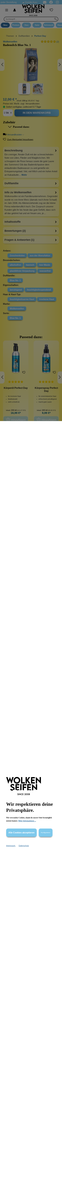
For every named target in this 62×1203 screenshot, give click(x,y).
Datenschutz (24, 846)
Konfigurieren (45, 832)
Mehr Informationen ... (27, 821)
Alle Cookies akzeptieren (21, 832)
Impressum (11, 846)
